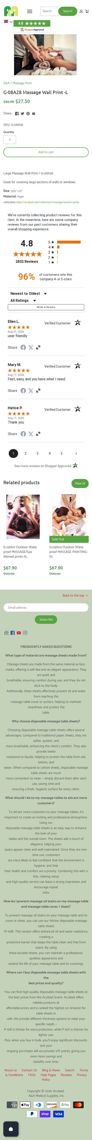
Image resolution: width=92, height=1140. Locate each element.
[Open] (11, 1129)
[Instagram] (25, 632)
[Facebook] (12, 632)
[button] (8, 21)
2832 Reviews (31, 261)
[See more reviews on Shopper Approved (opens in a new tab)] (38, 348)
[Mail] (6, 632)
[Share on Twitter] (22, 113)
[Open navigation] (29, 11)
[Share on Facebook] (17, 113)
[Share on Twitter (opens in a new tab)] (30, 348)
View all (80, 483)
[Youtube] (19, 632)
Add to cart (46, 152)
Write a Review (46, 307)
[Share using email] (33, 113)
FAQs (32, 1075)
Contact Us (29, 1070)
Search (69, 1070)
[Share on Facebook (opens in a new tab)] (23, 348)
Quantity (8, 132)
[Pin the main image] (28, 113)
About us (10, 1070)
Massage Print (22, 83)
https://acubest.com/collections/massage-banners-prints (47, 202)
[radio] (66, 242)
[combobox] (49, 11)
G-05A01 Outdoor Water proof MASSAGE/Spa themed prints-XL (20, 552)
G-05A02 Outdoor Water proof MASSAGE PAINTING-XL (68, 552)
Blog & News (51, 1070)
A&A (6, 83)
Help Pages (48, 1075)
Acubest (58, 1091)
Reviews (66, 1075)
